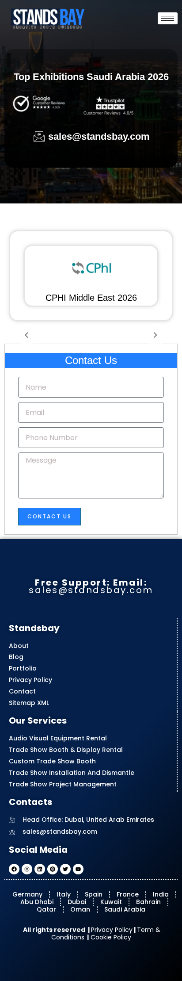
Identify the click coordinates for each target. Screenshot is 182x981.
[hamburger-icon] (168, 18)
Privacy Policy (112, 929)
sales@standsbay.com (91, 590)
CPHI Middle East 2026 (91, 298)
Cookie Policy (110, 937)
